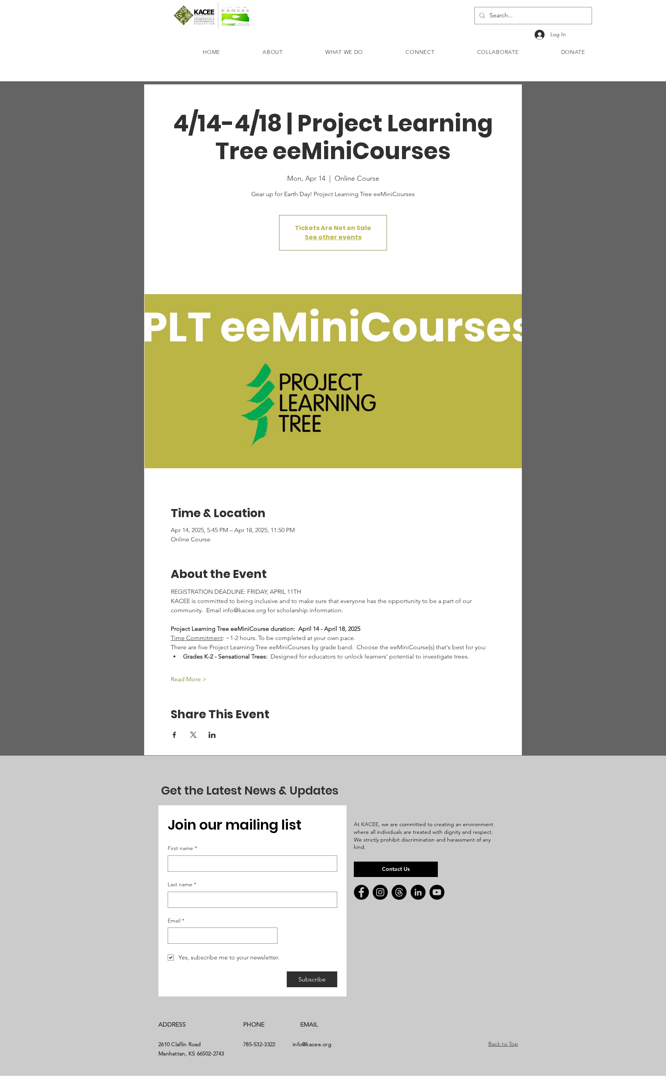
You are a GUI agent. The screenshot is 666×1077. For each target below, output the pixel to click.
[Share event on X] (193, 735)
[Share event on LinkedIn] (212, 735)
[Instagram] (380, 892)
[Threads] (399, 892)
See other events (333, 237)
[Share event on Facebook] (174, 735)
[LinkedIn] (418, 892)
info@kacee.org (312, 1044)
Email (176, 920)
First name (182, 848)
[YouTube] (436, 892)
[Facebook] (361, 892)
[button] (273, 52)
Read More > (189, 679)
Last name (182, 884)
